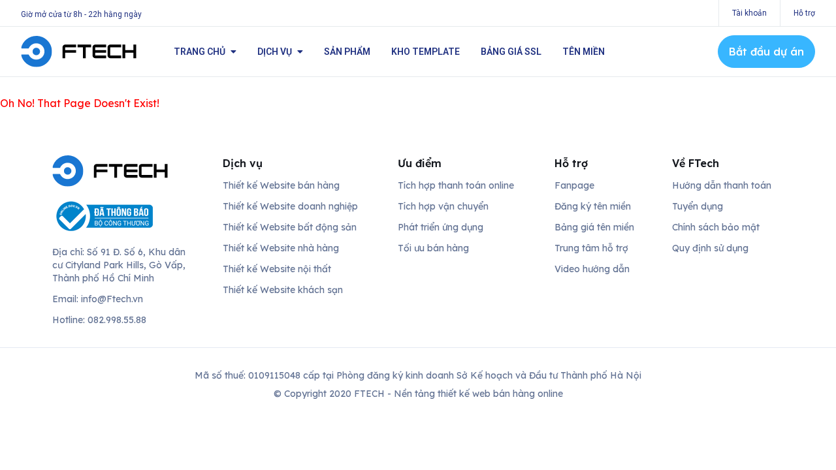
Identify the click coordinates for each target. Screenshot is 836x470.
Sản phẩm (347, 51)
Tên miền (583, 51)
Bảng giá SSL (511, 51)
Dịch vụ (274, 51)
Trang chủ (199, 51)
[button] (766, 51)
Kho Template (425, 51)
